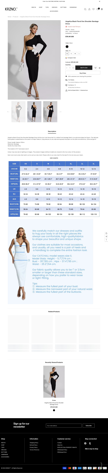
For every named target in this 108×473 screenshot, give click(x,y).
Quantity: (68, 64)
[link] (18, 348)
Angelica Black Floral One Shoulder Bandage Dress (54, 403)
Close (99, 1)
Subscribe (89, 425)
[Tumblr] (90, 443)
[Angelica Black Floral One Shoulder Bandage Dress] (54, 382)
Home (9, 16)
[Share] (98, 68)
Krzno (72, 29)
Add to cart (83, 67)
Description (52, 131)
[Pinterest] (85, 443)
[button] (8, 112)
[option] (34, 60)
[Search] (85, 9)
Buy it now (83, 73)
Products (15, 16)
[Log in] (89, 9)
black (54, 410)
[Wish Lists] (93, 9)
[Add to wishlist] (95, 68)
